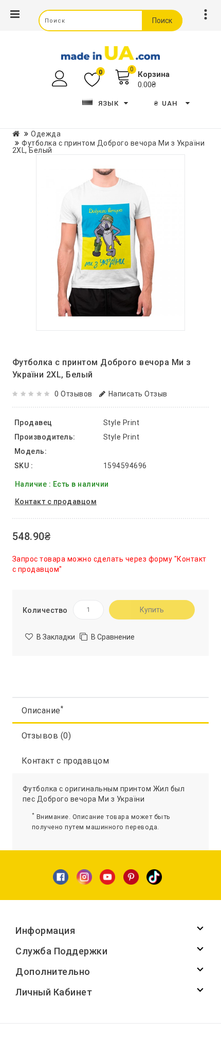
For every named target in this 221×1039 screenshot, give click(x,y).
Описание (43, 710)
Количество (45, 610)
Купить (152, 610)
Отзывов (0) (46, 736)
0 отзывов (73, 394)
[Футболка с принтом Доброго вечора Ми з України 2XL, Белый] (110, 242)
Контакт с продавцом (65, 761)
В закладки (55, 637)
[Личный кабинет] (61, 79)
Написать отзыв (138, 394)
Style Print (121, 437)
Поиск (162, 20)
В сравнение (113, 637)
